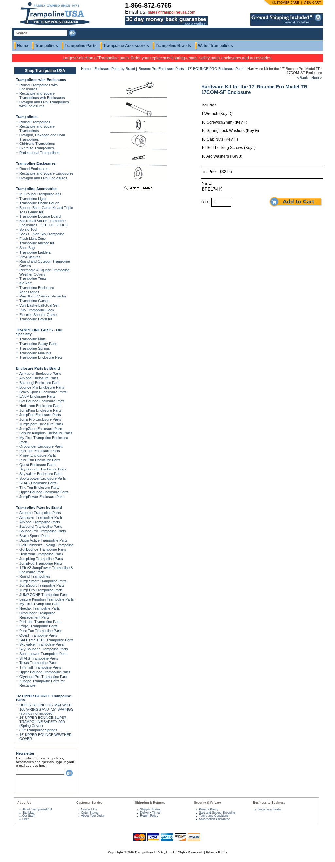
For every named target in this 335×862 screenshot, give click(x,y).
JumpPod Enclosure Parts (40, 415)
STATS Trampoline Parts (38, 658)
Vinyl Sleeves (30, 257)
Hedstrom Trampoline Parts (41, 554)
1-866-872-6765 (148, 5)
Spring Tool (28, 229)
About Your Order (92, 815)
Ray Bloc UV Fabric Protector (42, 296)
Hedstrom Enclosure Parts (40, 406)
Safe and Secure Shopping (217, 812)
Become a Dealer (269, 809)
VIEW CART (312, 2)
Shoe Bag (27, 248)
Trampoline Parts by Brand (39, 507)
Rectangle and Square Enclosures (46, 173)
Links (25, 819)
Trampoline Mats (32, 339)
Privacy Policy (208, 809)
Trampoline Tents (33, 278)
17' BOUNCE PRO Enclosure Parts (215, 69)
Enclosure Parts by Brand (38, 368)
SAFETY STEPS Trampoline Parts (46, 640)
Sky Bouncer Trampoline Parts (43, 649)
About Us (24, 802)
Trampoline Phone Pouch (39, 203)
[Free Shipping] (286, 24)
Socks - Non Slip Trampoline (41, 234)
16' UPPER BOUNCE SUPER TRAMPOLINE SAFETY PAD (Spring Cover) (42, 722)
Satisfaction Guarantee (214, 819)
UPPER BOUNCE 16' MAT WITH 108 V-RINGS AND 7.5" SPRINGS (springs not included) (46, 709)
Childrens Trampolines (37, 143)
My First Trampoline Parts (40, 604)
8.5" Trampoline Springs (38, 730)
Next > (316, 78)
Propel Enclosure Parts (37, 455)
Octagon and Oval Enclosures (43, 178)
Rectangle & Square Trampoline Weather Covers (44, 272)
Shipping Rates (150, 809)
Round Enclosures (34, 169)
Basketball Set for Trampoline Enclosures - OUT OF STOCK (43, 223)
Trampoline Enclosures (36, 163)
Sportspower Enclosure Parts (42, 478)
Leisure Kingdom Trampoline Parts (46, 599)
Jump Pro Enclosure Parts (40, 419)
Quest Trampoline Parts (38, 635)
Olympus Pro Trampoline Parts (43, 677)
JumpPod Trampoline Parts (40, 563)
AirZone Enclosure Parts (38, 378)
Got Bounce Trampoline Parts (42, 549)
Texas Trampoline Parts (38, 663)
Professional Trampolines (39, 153)
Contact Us (89, 809)
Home (22, 45)
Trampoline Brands (173, 45)
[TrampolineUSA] (52, 26)
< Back (302, 78)
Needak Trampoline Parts (39, 608)
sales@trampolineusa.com (171, 12)
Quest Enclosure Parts (37, 465)
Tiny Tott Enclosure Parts (39, 487)
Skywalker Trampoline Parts (41, 644)
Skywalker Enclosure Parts (40, 474)
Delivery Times (150, 812)
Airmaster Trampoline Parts (41, 517)
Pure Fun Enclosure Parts (40, 460)
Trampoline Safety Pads (38, 344)
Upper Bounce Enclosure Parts (44, 492)
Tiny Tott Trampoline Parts (40, 667)
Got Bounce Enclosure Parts (42, 401)
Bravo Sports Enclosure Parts (43, 392)
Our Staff (28, 815)
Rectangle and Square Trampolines (37, 129)
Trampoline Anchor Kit (36, 243)
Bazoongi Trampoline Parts (40, 526)
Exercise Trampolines (36, 148)
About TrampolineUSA (37, 809)
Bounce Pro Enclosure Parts (41, 387)
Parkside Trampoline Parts (40, 621)
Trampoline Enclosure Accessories (36, 290)
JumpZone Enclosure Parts (41, 429)
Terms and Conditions (214, 815)
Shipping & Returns (150, 802)
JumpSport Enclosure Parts (41, 424)
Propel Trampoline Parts (38, 626)
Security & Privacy (207, 802)
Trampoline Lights (33, 199)
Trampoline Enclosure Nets (40, 357)
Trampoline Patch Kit (35, 319)
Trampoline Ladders (35, 252)
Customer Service (89, 802)
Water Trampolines (215, 45)
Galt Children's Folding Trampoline (46, 545)
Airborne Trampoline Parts (40, 513)
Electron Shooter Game (38, 314)
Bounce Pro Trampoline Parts (42, 531)
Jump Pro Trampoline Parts (41, 590)
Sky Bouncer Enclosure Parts (42, 469)
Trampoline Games (34, 301)
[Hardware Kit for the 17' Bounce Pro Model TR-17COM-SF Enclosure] (138, 190)
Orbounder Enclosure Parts (41, 446)
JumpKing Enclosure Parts (40, 410)
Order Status (89, 812)
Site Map (28, 812)
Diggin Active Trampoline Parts (43, 540)
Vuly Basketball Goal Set (38, 305)
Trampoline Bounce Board (40, 216)
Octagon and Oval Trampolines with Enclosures (44, 104)
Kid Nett (25, 283)
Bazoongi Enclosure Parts (40, 383)
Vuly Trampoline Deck (36, 310)
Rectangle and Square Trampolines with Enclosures (42, 95)
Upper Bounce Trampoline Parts (44, 672)
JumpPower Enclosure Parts (42, 497)
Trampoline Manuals (35, 353)
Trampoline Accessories (126, 45)
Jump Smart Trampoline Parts (43, 581)
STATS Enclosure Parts (38, 483)
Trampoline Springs (34, 348)
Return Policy (149, 815)
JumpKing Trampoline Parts (41, 559)
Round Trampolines (34, 122)
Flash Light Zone (32, 238)
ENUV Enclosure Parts (37, 396)
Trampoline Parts (81, 45)
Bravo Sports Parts (34, 536)
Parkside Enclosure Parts (39, 451)
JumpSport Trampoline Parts (42, 585)
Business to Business (269, 802)
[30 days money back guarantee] (166, 25)
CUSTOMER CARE (285, 2)
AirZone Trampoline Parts (39, 522)
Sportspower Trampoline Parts (43, 654)
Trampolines (46, 45)
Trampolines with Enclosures (41, 80)
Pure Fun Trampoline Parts (40, 631)
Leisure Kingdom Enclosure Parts (45, 433)
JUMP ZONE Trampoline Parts (43, 595)
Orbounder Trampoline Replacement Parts (37, 615)
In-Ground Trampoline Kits (40, 194)
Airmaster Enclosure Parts (40, 373)
